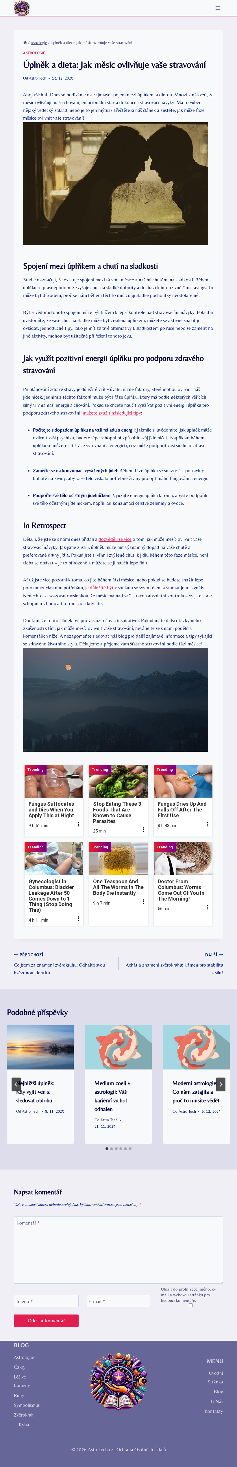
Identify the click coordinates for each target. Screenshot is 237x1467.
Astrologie (34, 53)
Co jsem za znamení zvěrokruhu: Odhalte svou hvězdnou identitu (59, 964)
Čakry (19, 1367)
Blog (218, 1391)
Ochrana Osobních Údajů (141, 1449)
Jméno (24, 1301)
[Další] (220, 1084)
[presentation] (40, 1047)
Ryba (24, 1425)
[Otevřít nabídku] (217, 7)
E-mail (96, 1301)
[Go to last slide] (16, 1084)
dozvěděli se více (115, 539)
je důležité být (99, 587)
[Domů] (25, 42)
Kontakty (214, 1411)
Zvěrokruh (24, 1415)
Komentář (28, 1223)
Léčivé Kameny (22, 1381)
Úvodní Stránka (215, 1377)
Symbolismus (27, 1405)
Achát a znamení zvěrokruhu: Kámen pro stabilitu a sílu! (174, 964)
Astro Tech (37, 78)
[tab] (106, 1148)
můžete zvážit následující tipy (112, 413)
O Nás (217, 1401)
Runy (19, 1395)
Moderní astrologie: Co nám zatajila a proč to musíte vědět (196, 1091)
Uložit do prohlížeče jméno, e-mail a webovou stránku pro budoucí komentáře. (188, 1295)
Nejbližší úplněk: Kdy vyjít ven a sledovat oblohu (35, 1091)
